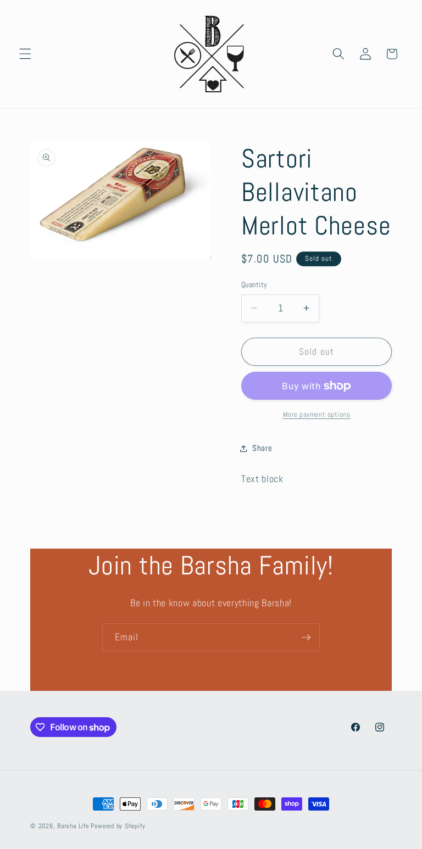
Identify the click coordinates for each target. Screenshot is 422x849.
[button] (25, 54)
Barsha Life (72, 826)
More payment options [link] (317, 414)
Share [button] (262, 448)
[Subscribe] (306, 637)
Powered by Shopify (118, 826)
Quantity (254, 284)
